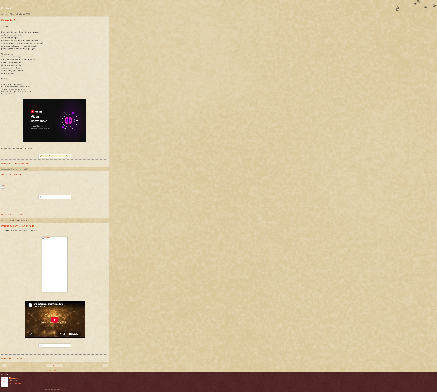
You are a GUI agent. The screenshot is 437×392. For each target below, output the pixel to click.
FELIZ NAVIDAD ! (12, 174)
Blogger (62, 390)
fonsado (7, 7)
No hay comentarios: (22, 163)
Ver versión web (54, 370)
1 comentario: (20, 214)
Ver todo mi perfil (15, 383)
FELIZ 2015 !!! (9, 19)
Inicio (54, 365)
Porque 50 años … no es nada (17, 226)
